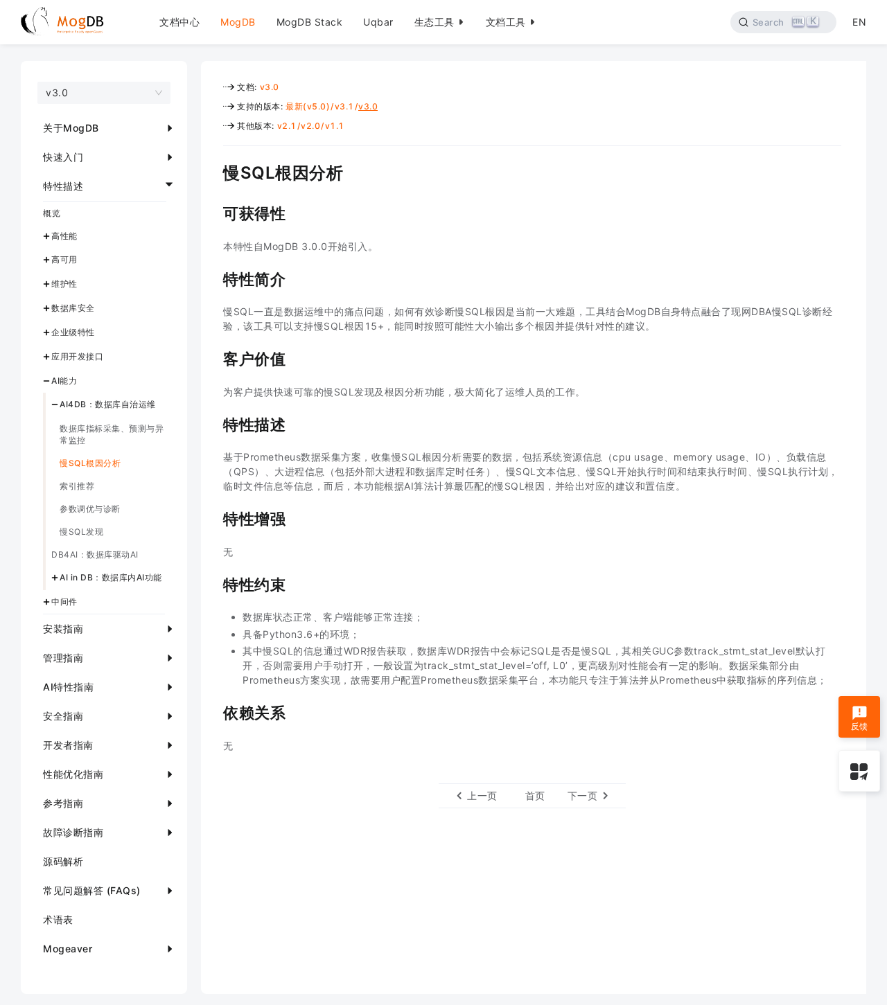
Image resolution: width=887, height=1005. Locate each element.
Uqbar (378, 22)
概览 (51, 213)
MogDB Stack (309, 22)
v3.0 (269, 87)
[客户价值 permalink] (213, 357)
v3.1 (344, 106)
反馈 (859, 726)
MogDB (238, 22)
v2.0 (310, 126)
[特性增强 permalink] (213, 517)
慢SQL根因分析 (90, 464)
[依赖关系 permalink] (213, 711)
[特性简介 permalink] (213, 277)
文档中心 (179, 22)
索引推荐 (77, 486)
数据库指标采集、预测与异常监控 (112, 435)
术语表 (58, 919)
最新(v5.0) (308, 106)
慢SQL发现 (81, 532)
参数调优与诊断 (90, 509)
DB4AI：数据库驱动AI (95, 555)
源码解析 (63, 861)
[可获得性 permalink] (213, 212)
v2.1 (287, 126)
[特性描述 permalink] (213, 423)
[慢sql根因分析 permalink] (213, 171)
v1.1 (334, 126)
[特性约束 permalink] (213, 583)
